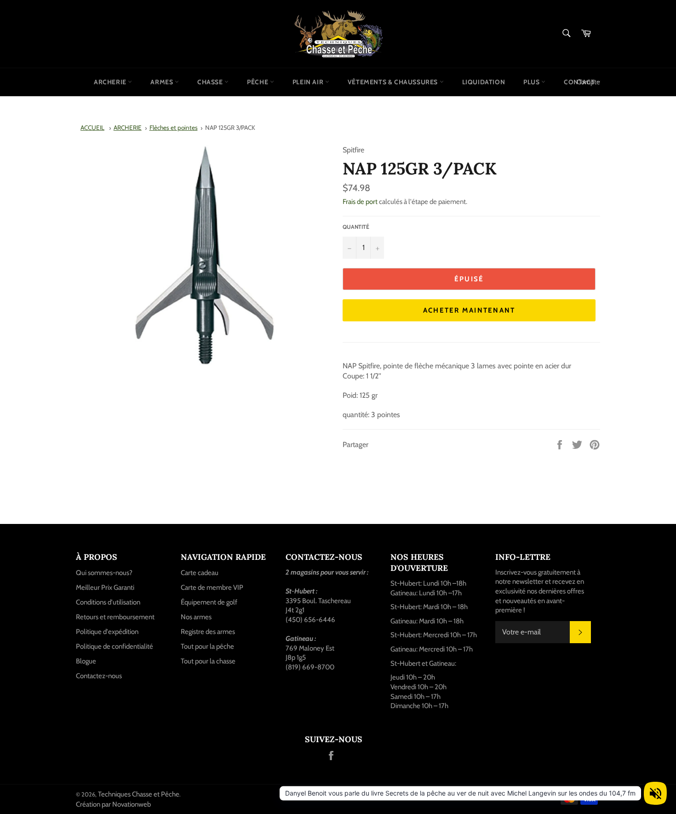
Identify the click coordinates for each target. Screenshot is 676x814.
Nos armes (196, 617)
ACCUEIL (92, 127)
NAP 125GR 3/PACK (230, 127)
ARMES (162, 82)
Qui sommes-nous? (104, 573)
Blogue (86, 661)
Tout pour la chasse (208, 661)
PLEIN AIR (308, 82)
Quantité (356, 226)
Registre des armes (208, 632)
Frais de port (360, 202)
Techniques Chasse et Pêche (138, 794)
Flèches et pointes (173, 127)
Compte (588, 82)
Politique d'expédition (107, 632)
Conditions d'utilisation (108, 602)
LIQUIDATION (483, 82)
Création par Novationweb (113, 804)
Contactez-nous (99, 676)
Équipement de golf (209, 602)
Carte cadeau (199, 573)
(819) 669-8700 (310, 667)
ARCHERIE (111, 82)
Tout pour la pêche (207, 646)
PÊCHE (258, 82)
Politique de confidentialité (114, 646)
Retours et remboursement (115, 617)
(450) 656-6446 (310, 620)
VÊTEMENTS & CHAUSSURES (394, 82)
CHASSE (210, 82)
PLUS (532, 82)
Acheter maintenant (469, 310)
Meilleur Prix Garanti (105, 587)
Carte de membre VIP (212, 587)
